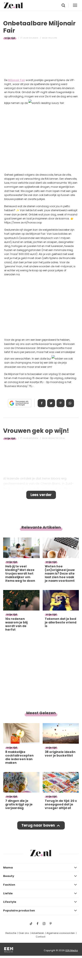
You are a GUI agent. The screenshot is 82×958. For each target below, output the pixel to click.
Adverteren (37, 933)
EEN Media (71, 950)
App (70, 403)
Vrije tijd (9, 38)
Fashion (9, 885)
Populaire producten (19, 910)
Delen (42, 403)
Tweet (51, 403)
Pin (61, 403)
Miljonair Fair (16, 80)
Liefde (8, 893)
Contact (40, 936)
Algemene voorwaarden (60, 933)
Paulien (52, 38)
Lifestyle (9, 902)
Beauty (8, 876)
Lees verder (41, 494)
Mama (8, 868)
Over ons (24, 933)
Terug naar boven (38, 825)
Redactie (10, 933)
